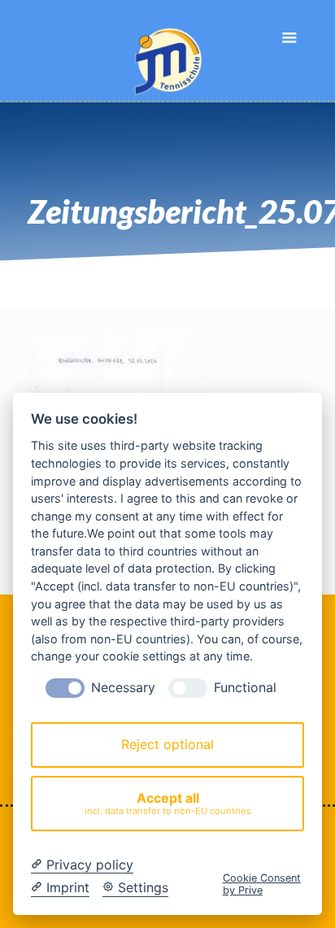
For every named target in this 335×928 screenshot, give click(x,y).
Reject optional (167, 744)
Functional (245, 687)
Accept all (168, 803)
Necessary (123, 687)
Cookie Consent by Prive (262, 884)
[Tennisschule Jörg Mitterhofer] (168, 51)
